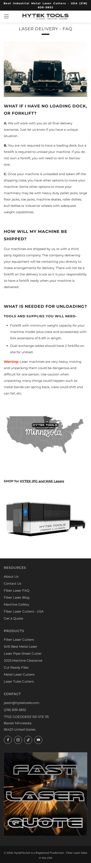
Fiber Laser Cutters (19, 640)
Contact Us (12, 583)
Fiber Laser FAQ (16, 590)
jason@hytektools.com (21, 703)
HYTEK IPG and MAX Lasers (42, 481)
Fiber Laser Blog (16, 597)
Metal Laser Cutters (19, 674)
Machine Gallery (16, 604)
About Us (11, 576)
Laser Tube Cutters (19, 681)
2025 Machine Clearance (23, 660)
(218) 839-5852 (15, 710)
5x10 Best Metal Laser (20, 647)
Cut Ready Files (16, 667)
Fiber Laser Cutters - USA (24, 611)
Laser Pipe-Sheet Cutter (23, 653)
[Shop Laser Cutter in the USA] (45, 518)
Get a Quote (13, 618)
